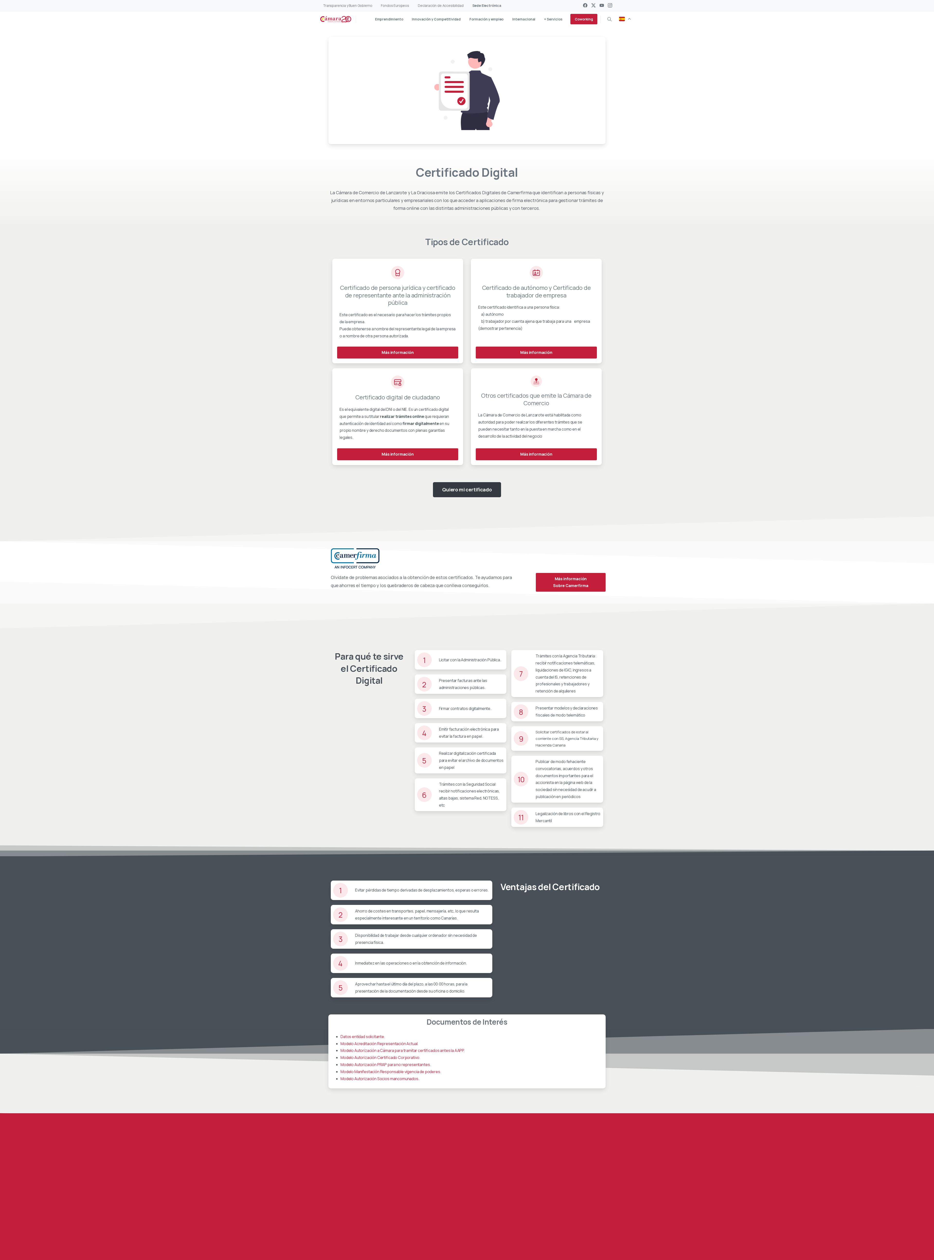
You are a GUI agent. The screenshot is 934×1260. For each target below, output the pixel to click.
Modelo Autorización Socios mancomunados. (380, 1078)
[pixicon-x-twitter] (356, 1235)
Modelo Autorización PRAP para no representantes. (386, 1064)
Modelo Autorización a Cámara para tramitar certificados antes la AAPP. (403, 1050)
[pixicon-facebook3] (346, 1235)
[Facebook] (585, 5)
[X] (593, 5)
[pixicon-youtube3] (365, 1235)
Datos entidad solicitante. (363, 1036)
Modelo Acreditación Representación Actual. (379, 1043)
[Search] (609, 19)
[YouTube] (602, 5)
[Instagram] (610, 5)
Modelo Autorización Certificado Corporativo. (380, 1057)
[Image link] (578, 1208)
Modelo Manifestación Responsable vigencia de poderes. (391, 1071)
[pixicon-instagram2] (375, 1235)
